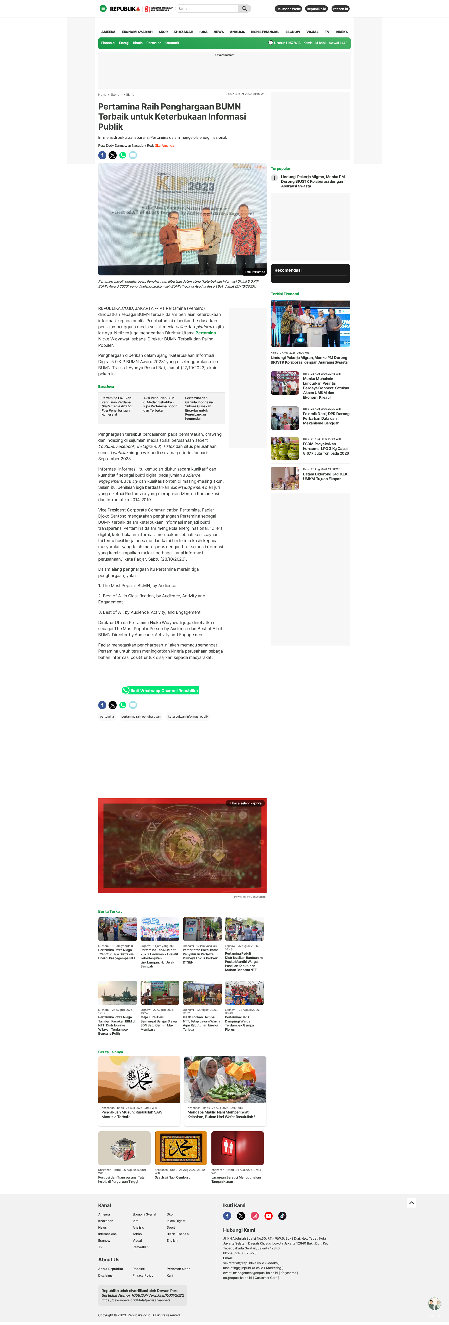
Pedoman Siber (178, 1269)
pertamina (107, 716)
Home (102, 94)
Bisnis (138, 43)
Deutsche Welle (288, 9)
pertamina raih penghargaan (141, 716)
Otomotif (172, 43)
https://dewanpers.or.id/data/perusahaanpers (135, 1300)
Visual (137, 1240)
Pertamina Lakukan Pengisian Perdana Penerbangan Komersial (117, 406)
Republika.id (316, 9)
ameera (108, 32)
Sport (171, 1227)
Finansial (108, 43)
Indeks (342, 32)
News (102, 1227)
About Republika (110, 1269)
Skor (170, 1214)
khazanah (183, 32)
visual (312, 32)
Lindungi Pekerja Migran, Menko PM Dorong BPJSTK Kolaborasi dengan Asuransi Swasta (313, 181)
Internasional (107, 1234)
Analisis (138, 1227)
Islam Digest (176, 1221)
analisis (237, 32)
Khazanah (105, 1221)
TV (327, 32)
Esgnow (104, 1240)
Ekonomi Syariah (137, 32)
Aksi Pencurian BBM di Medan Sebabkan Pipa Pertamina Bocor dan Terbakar (160, 404)
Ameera (104, 1214)
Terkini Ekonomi (285, 294)
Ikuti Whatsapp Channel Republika (164, 690)
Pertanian (153, 43)
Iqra (135, 1221)
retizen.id (340, 9)
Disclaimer (106, 1275)
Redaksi (139, 1269)
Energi (124, 43)
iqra (203, 32)
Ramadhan (140, 1247)
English (172, 1240)
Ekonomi (117, 94)
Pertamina (205, 332)
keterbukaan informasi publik (188, 716)
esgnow (293, 32)
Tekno (137, 1234)
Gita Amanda (164, 145)
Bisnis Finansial (265, 32)
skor (163, 32)
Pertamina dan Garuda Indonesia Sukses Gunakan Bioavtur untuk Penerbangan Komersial (199, 408)
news (219, 32)
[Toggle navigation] (103, 8)
